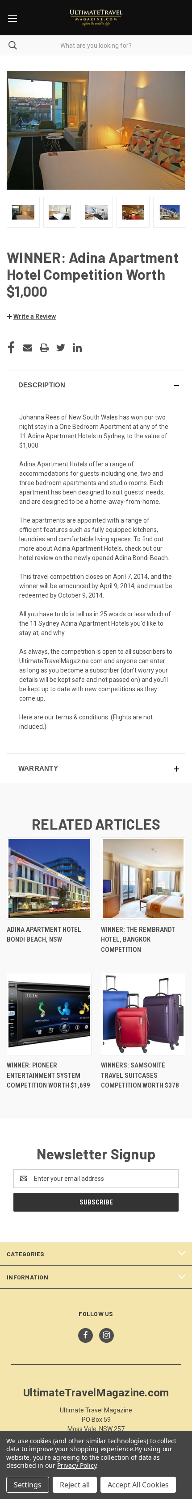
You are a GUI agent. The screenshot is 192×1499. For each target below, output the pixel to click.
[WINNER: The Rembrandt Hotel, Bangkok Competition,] (143, 878)
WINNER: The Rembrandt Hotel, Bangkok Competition (138, 940)
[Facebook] (11, 347)
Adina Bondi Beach (141, 557)
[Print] (44, 347)
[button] (31, 316)
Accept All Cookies (138, 1485)
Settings (28, 1485)
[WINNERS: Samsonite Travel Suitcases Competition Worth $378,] (143, 1014)
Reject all (75, 1485)
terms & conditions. (83, 717)
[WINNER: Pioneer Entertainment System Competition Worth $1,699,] (49, 1014)
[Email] (27, 347)
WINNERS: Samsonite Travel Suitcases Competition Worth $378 (140, 1075)
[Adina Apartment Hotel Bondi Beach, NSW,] (49, 878)
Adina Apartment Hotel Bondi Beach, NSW (44, 935)
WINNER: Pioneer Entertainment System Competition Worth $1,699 (48, 1075)
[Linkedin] (77, 347)
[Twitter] (60, 347)
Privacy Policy (76, 1465)
